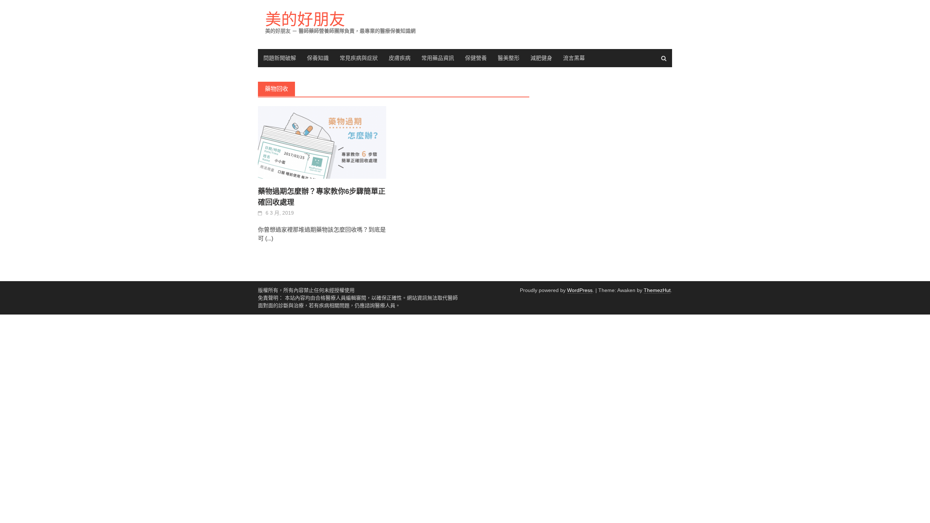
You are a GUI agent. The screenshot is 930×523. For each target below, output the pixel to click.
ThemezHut (657, 290)
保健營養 (476, 58)
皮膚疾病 (400, 58)
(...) (269, 238)
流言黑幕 (574, 58)
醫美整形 (508, 58)
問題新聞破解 (279, 58)
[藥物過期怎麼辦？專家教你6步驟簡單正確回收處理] (322, 142)
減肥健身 (541, 58)
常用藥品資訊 (437, 58)
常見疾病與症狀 (359, 58)
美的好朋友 (305, 19)
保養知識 (318, 58)
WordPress (580, 290)
